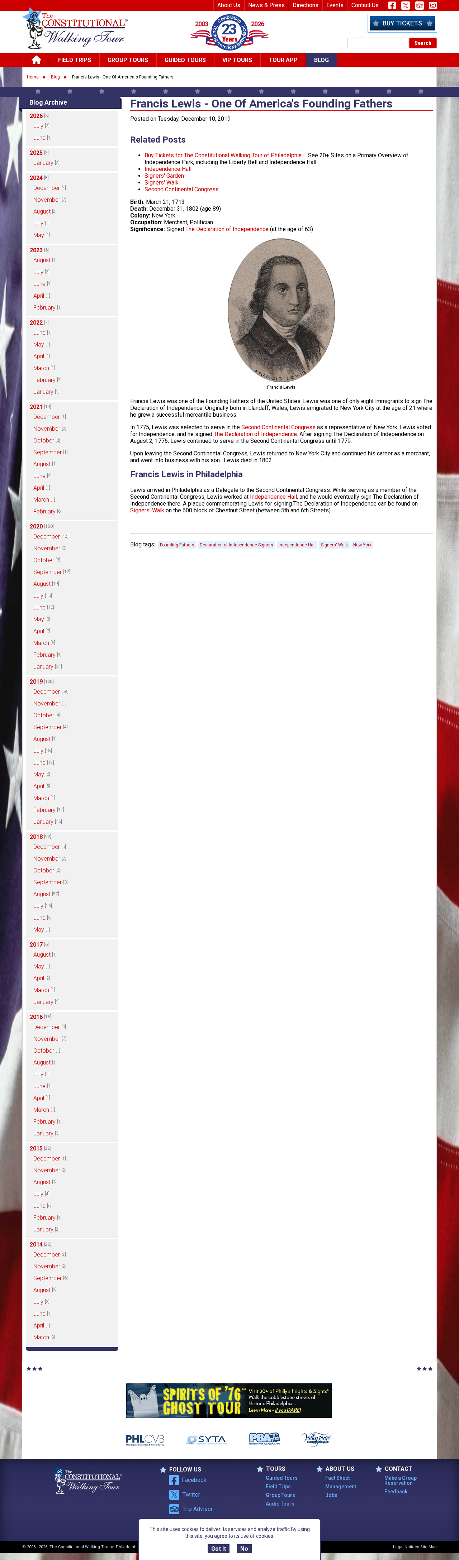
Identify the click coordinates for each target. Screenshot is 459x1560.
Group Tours (128, 60)
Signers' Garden (164, 175)
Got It (218, 1548)
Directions (305, 5)
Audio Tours (280, 1503)
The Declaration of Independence (227, 229)
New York (362, 544)
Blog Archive (48, 102)
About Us (228, 5)
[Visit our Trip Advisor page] (419, 5)
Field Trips (74, 60)
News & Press (266, 5)
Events (335, 5)
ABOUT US (340, 1469)
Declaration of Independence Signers (236, 544)
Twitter (191, 1494)
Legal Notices (406, 1547)
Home (33, 77)
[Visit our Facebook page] (392, 5)
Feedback (395, 1491)
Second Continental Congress (182, 189)
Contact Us (365, 5)
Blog (321, 60)
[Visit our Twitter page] (405, 5)
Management (340, 1486)
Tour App (283, 60)
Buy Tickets (402, 23)
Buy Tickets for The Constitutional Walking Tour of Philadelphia (223, 155)
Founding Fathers (177, 544)
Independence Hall (168, 169)
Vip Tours (237, 60)
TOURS (275, 1469)
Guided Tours (185, 60)
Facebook (194, 1480)
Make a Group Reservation (400, 1480)
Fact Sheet (337, 1477)
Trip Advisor (198, 1509)
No (244, 1548)
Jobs (331, 1495)
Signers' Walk (162, 182)
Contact (398, 1469)
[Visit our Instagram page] (433, 5)
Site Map (428, 1547)
